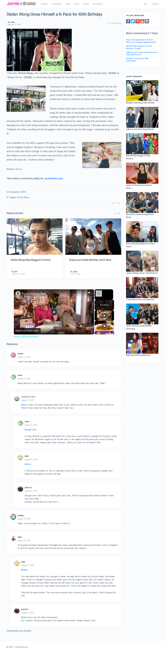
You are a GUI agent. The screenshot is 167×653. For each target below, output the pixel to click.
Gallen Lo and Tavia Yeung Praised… (140, 129)
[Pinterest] (137, 21)
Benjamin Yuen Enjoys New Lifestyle (140, 103)
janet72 (28, 487)
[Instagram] (147, 21)
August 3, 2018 (14, 24)
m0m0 (20, 354)
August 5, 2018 (31, 491)
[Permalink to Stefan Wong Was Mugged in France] (34, 236)
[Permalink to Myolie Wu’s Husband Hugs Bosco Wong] (142, 202)
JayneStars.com (53, 178)
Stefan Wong (23, 197)
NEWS (23, 192)
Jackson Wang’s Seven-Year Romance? (142, 273)
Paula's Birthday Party (34, 293)
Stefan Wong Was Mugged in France (31, 259)
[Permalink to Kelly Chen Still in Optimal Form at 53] (142, 343)
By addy (11, 22)
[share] (89, 292)
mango (21, 515)
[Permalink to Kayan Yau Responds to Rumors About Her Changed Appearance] (142, 173)
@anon (24, 405)
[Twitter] (133, 21)
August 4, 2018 (31, 459)
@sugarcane (30, 429)
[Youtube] (142, 21)
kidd (26, 456)
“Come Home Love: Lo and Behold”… (140, 299)
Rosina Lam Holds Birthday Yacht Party (90, 259)
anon (20, 375)
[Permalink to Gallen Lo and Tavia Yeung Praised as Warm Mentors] (142, 117)
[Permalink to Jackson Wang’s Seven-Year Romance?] (142, 261)
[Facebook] (128, 21)
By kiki (14, 272)
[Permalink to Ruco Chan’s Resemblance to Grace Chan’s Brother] (142, 231)
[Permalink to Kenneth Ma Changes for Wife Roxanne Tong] (142, 143)
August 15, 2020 (18, 274)
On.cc (19, 169)
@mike (24, 570)
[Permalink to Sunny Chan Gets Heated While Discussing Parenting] (142, 314)
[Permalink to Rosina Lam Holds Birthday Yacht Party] (93, 236)
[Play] (104, 315)
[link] (18, 293)
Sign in (156, 4)
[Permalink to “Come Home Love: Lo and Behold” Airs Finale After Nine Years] (142, 287)
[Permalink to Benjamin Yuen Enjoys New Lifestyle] (142, 90)
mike (20, 537)
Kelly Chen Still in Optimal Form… (139, 355)
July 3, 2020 (75, 274)
